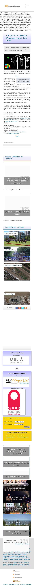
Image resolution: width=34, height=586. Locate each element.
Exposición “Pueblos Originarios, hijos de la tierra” (16, 38)
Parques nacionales (10, 437)
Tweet (17, 76)
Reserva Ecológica (9, 294)
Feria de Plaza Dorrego (10, 250)
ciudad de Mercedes (24, 118)
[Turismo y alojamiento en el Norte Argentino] (17, 581)
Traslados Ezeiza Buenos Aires (15, 564)
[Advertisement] (17, 328)
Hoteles (19, 554)
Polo (7, 439)
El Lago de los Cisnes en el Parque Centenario (17, 487)
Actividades (21, 435)
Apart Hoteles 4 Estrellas (17, 556)
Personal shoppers (7, 565)
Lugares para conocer (14, 227)
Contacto (27, 544)
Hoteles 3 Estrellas (8, 553)
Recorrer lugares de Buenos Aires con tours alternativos (17, 181)
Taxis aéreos (27, 565)
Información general (10, 435)
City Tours (26, 564)
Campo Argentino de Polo (11, 233)
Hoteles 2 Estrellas (19, 553)
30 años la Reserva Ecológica (17, 522)
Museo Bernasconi (14, 133)
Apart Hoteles (17, 557)
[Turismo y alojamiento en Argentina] (17, 571)
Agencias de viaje (18, 562)
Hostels (23, 557)
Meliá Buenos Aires (17, 355)
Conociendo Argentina (17, 433)
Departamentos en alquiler (15, 559)
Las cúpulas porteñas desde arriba (17, 213)
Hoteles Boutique (12, 554)
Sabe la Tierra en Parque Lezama (17, 510)
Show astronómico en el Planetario (16, 533)
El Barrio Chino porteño (16, 476)
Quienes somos (19, 544)
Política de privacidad (25, 584)
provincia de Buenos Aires (10, 119)
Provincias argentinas (23, 437)
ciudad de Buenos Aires (11, 121)
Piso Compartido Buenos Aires (17, 375)
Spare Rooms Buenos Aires (17, 388)
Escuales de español (18, 565)
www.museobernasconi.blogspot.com (16, 131)
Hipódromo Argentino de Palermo (13, 265)
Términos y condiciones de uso (11, 584)
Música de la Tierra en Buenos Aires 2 (17, 498)
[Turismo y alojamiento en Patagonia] (17, 574)
